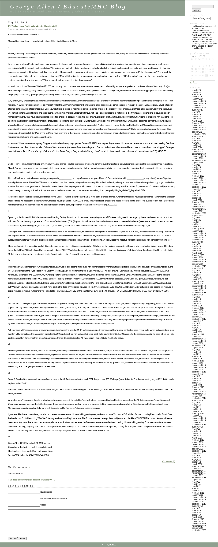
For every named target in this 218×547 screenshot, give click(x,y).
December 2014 (199, 392)
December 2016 (199, 339)
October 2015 (197, 369)
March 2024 (197, 147)
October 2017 (197, 317)
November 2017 (199, 314)
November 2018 (199, 288)
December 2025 (199, 101)
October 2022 (197, 185)
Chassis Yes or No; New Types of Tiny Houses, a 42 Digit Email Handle (204, 46)
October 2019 (197, 264)
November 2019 (199, 262)
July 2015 (196, 376)
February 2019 (198, 281)
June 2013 (196, 431)
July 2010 (196, 508)
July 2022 (196, 191)
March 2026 (197, 97)
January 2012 (197, 469)
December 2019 (199, 259)
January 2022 (197, 204)
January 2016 (197, 363)
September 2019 (199, 266)
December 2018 (199, 286)
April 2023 (196, 171)
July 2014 (196, 403)
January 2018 (197, 310)
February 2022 (198, 202)
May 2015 (196, 381)
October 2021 (197, 211)
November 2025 (199, 103)
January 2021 (197, 231)
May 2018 (196, 301)
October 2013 (197, 422)
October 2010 (197, 502)
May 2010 (196, 513)
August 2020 (197, 242)
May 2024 (196, 143)
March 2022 (197, 200)
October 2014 (197, 396)
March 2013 (197, 438)
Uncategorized (25, 29)
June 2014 (196, 405)
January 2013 (197, 442)
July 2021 (196, 218)
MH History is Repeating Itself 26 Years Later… (204, 27)
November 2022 (199, 182)
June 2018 (196, 299)
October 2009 (197, 528)
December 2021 (199, 207)
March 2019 (197, 279)
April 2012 (196, 462)
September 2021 (199, 213)
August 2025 (197, 110)
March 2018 (197, 306)
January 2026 (197, 99)
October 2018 (197, 290)
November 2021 (199, 209)
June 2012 (196, 458)
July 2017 (196, 323)
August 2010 (197, 506)
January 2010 (197, 521)
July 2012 (196, 455)
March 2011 (197, 491)
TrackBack (48, 479)
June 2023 (196, 167)
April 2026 (196, 94)
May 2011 (196, 486)
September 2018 (199, 292)
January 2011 (197, 495)
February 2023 (198, 176)
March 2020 (197, 253)
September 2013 (199, 425)
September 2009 (199, 530)
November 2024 (199, 130)
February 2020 (198, 255)
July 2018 (196, 297)
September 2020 (199, 240)
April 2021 (196, 224)
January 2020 (197, 257)
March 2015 (197, 385)
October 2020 (197, 237)
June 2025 (196, 114)
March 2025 (197, 121)
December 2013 (199, 418)
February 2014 (198, 414)
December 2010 (199, 497)
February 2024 (198, 149)
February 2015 (198, 387)
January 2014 (197, 416)
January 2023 (197, 178)
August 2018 (197, 295)
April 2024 (196, 145)
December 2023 (199, 154)
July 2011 (196, 482)
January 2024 (197, 152)
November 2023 (199, 156)
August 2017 (197, 321)
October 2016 (197, 343)
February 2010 (198, 519)
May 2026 (196, 92)
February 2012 (198, 466)
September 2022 (199, 187)
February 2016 (198, 361)
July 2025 (196, 112)
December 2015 (199, 365)
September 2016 (199, 345)
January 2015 (197, 389)
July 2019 (196, 270)
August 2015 (197, 374)
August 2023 (197, 163)
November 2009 (199, 526)
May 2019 (196, 275)
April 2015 (196, 383)
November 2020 (199, 235)
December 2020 (199, 233)
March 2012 (197, 464)
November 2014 (199, 394)
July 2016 (196, 350)
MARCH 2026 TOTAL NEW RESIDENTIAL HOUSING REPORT (203, 36)
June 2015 (196, 378)
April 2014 (196, 409)
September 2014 (199, 398)
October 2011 (197, 475)
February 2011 (198, 493)
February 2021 (198, 229)
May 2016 (196, 354)
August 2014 (197, 400)
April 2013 (196, 436)
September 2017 (199, 319)
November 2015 (199, 367)
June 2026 (196, 90)
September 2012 (199, 451)
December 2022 (199, 180)
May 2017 (196, 328)
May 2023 (196, 169)
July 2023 (196, 165)
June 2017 (196, 325)
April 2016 (196, 356)
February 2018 (198, 308)
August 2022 (197, 189)
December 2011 (199, 471)
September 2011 (199, 477)
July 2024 (196, 138)
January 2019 (197, 284)
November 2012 (199, 447)
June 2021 (196, 220)
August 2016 (197, 347)
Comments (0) (168, 461)
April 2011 (196, 488)
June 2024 (196, 141)
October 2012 (197, 449)
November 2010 (199, 499)
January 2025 (197, 125)
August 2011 (197, 480)
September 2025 (199, 108)
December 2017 (199, 312)
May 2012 (196, 460)
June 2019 (196, 273)
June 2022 (196, 193)
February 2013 (198, 440)
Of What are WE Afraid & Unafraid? (32, 26)
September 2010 (199, 504)
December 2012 (199, 444)
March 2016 (197, 358)
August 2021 (197, 215)
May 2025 (196, 116)
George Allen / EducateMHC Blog (68, 6)
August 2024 (197, 136)
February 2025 (198, 123)
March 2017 (197, 332)
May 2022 (196, 196)
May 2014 (196, 407)
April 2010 (196, 515)
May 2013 (196, 433)
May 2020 (196, 248)
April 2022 (196, 198)
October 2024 (197, 132)
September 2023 (199, 160)
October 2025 (197, 105)
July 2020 (196, 244)
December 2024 (199, 127)
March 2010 (197, 517)
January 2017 (197, 336)
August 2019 (197, 268)
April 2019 (196, 277)
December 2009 (199, 524)
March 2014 (197, 411)
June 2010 (196, 510)
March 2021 (197, 226)
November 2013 (199, 420)
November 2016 (199, 341)
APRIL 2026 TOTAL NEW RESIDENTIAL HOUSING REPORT (203, 32)
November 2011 (199, 473)
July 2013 (196, 429)
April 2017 (196, 330)
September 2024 (199, 134)
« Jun (193, 82)
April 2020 (196, 251)
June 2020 (196, 246)
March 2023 (197, 174)
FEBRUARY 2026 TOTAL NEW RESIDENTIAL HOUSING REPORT (203, 40)
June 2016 (196, 352)
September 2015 (199, 372)
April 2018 (196, 303)
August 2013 (197, 427)
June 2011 (196, 484)
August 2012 (197, 453)
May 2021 (196, 222)
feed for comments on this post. (24, 479)
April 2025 (196, 119)
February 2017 (198, 334)
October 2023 (197, 158)
